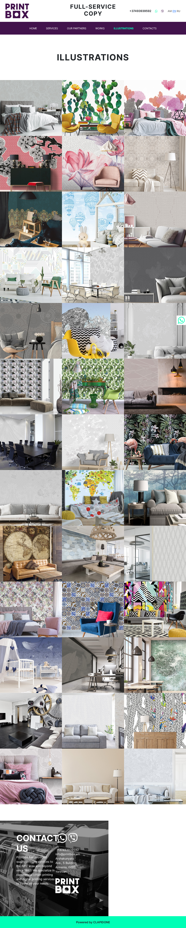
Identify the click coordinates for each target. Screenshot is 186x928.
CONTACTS (150, 28)
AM (170, 11)
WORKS (100, 28)
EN (174, 11)
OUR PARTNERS (76, 28)
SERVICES (52, 28)
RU (178, 11)
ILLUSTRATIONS (124, 28)
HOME (33, 28)
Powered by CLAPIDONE (93, 922)
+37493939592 (140, 11)
